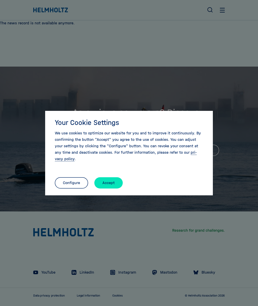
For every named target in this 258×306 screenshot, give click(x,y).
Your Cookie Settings (87, 122)
